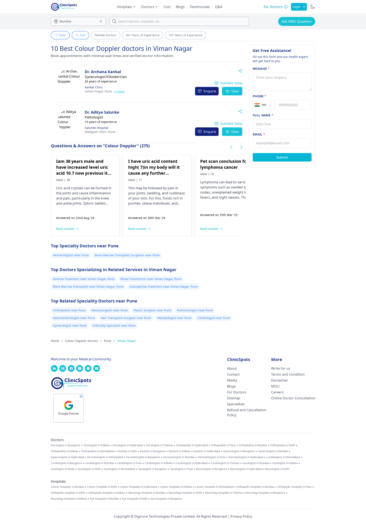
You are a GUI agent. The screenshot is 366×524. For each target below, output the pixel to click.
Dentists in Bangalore (152, 451)
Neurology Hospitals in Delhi (185, 493)
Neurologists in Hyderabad (246, 469)
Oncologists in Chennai (159, 445)
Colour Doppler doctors (83, 341)
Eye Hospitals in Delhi (135, 498)
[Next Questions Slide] (241, 147)
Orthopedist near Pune (69, 310)
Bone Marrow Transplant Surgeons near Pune (127, 255)
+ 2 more (119, 91)
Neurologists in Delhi (277, 469)
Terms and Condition (288, 374)
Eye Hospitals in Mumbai (104, 498)
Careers (277, 392)
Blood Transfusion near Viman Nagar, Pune (151, 279)
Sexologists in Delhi (89, 469)
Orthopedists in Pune (223, 445)
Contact (233, 374)
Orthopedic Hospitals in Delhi (68, 493)
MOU (275, 386)
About (232, 368)
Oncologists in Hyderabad (127, 445)
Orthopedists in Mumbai (253, 445)
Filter (62, 35)
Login (297, 7)
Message (261, 69)
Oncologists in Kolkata (96, 445)
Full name (263, 115)
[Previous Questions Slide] (231, 147)
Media (232, 380)
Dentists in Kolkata (179, 451)
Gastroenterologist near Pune (74, 318)
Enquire (210, 91)
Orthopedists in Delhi (282, 445)
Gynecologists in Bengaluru (239, 451)
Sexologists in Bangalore (152, 469)
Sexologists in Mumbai (256, 463)
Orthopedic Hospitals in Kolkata (106, 493)
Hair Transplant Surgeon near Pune (126, 318)
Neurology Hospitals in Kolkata (69, 498)
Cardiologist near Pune (213, 318)
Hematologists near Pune (71, 255)
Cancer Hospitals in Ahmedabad (214, 487)
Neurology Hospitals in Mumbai (146, 493)
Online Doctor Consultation (293, 398)
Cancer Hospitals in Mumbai (67, 487)
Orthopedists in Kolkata (64, 451)
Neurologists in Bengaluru (211, 469)
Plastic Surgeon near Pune (152, 310)
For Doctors (236, 392)
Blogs (180, 6)
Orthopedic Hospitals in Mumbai (255, 487)
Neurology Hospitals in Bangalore (265, 493)
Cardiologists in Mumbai (99, 463)
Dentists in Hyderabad (207, 451)
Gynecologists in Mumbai (273, 451)
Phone (259, 96)
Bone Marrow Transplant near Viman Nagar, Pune (88, 286)
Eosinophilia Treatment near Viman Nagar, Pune (163, 286)
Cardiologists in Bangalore (66, 463)
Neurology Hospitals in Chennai (223, 493)
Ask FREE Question (297, 21)
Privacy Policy (241, 516)
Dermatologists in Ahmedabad (105, 457)
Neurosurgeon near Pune (110, 310)
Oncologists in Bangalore (65, 445)
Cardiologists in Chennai (225, 463)
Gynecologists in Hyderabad (67, 457)
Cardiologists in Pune (129, 463)
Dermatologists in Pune (211, 457)
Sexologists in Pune (181, 469)
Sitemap (233, 398)
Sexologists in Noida (63, 469)
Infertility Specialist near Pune (114, 325)
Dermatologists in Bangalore (143, 457)
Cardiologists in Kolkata (158, 463)
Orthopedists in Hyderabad (192, 445)
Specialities (236, 404)
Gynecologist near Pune (70, 325)
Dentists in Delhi (127, 451)
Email (259, 134)
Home (57, 341)
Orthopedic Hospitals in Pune (294, 487)
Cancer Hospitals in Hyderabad (138, 487)
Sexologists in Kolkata (285, 463)
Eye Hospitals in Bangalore (166, 498)
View (235, 91)
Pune (98, 91)
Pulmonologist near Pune (195, 310)
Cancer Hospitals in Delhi (102, 487)
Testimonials (200, 6)
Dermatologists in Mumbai (179, 457)
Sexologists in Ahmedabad (119, 469)
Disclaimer (279, 380)
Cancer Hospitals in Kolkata (176, 487)
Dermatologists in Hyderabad (246, 457)
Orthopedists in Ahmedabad (97, 451)
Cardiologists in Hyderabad (192, 463)
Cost (167, 6)
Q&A (218, 6)
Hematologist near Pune (174, 318)
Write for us (280, 368)
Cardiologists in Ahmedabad (283, 457)
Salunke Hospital (96, 128)
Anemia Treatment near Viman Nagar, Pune (84, 279)
